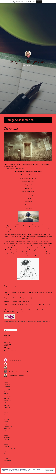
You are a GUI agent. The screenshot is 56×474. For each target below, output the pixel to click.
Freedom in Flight (8, 341)
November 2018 (7, 396)
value (5, 462)
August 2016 (7, 410)
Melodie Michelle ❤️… (13, 371)
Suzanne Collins (10, 168)
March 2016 (7, 419)
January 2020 (7, 389)
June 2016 (6, 414)
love (5, 453)
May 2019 (6, 391)
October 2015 (7, 424)
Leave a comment (46, 321)
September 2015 (8, 426)
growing (6, 442)
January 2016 (7, 421)
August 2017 (7, 402)
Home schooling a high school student (13, 448)
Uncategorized (27, 321)
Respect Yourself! (19, 367)
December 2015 (7, 423)
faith (5, 441)
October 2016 (7, 407)
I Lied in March (7, 344)
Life (18, 321)
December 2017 (7, 400)
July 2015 (6, 430)
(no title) (6, 337)
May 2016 (6, 416)
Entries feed (7, 473)
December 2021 (7, 384)
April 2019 (6, 393)
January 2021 (7, 386)
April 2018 (6, 398)
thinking (21, 321)
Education (6, 439)
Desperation (11, 128)
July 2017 (6, 403)
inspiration (6, 449)
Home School (7, 446)
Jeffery (9, 360)
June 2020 (6, 388)
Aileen (9, 364)
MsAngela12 (8, 321)
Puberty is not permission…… (10, 350)
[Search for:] (10, 330)
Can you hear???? (17, 360)
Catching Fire (20, 168)
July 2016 (6, 412)
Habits (5, 347)
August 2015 (7, 428)
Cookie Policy (27, 470)
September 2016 (8, 409)
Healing (6, 444)
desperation (14, 321)
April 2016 (6, 417)
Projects (6, 456)
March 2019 (7, 395)
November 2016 (7, 405)
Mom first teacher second (10, 455)
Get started (39, 1)
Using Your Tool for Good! (28, 61)
